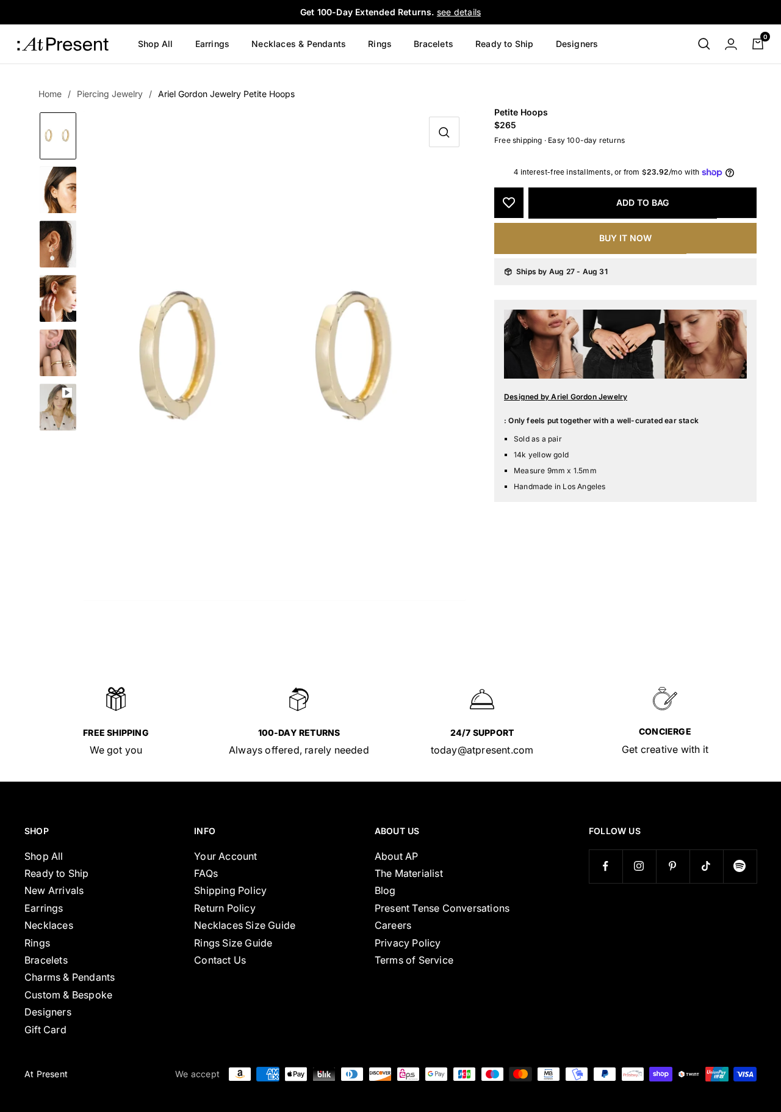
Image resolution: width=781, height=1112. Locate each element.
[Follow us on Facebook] (605, 866)
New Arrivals (54, 890)
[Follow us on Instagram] (639, 866)
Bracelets (433, 43)
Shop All (155, 43)
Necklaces (48, 925)
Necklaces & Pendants (298, 43)
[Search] (704, 44)
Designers (577, 43)
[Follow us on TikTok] (706, 866)
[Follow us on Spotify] (740, 866)
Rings (380, 43)
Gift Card (45, 1029)
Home (50, 94)
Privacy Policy (408, 943)
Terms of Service (414, 960)
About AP (397, 856)
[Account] (731, 44)
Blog (385, 890)
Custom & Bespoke (68, 995)
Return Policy (225, 908)
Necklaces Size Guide (244, 925)
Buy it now (625, 238)
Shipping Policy (230, 890)
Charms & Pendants (69, 977)
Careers (393, 925)
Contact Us (220, 960)
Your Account (225, 856)
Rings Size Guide (233, 943)
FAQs (206, 873)
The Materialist (409, 873)
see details (459, 12)
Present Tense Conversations (442, 908)
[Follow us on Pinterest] (672, 866)
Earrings (212, 43)
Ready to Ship (504, 43)
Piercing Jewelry (110, 94)
